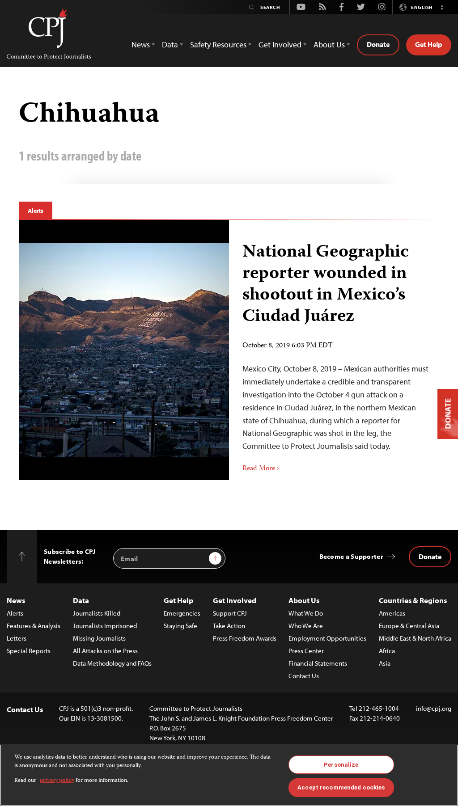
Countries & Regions (413, 600)
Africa (387, 650)
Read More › (260, 469)
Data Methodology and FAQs (112, 663)
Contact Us (303, 675)
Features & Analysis (33, 625)
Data (81, 600)
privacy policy (57, 780)
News (16, 600)
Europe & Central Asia (409, 625)
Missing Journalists (99, 638)
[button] (442, 7)
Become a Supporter (351, 556)
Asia (384, 663)
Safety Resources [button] (218, 44)
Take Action (229, 625)
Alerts (35, 211)
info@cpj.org (433, 708)
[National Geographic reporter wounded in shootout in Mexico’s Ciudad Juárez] (334, 350)
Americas (392, 613)
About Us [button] (329, 44)
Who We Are (305, 625)
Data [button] (170, 44)
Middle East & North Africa (415, 638)
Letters (16, 638)
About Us (303, 600)
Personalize (341, 764)
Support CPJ (230, 613)
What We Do (305, 613)
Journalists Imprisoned (105, 625)
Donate (378, 44)
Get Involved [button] (280, 44)
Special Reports (29, 650)
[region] (229, 775)
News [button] (140, 44)
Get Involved (234, 600)
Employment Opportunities (327, 638)
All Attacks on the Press (105, 650)
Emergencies (182, 613)
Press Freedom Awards (244, 638)
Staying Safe (180, 625)
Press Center (306, 650)
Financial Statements (317, 663)
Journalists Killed (96, 613)
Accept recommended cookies (341, 787)
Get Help (428, 44)
